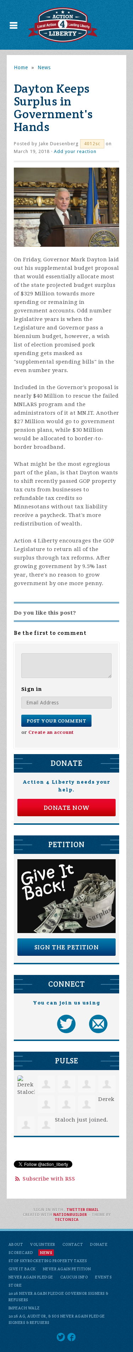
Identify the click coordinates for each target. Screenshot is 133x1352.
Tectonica (66, 1219)
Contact (72, 1244)
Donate (98, 1244)
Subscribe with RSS (49, 1179)
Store (15, 1285)
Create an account (51, 732)
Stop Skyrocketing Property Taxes (48, 1260)
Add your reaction (75, 151)
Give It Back (22, 1268)
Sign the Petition (66, 947)
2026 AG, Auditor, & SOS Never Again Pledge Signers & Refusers (57, 1319)
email (92, 1209)
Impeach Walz (24, 1307)
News (44, 67)
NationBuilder (70, 1214)
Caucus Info (74, 1277)
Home (21, 67)
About (16, 1244)
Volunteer (42, 1244)
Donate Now (67, 807)
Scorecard (21, 1252)
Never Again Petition (67, 1268)
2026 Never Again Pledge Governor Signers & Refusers (59, 1296)
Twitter (75, 1209)
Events (103, 1277)
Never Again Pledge (31, 1277)
